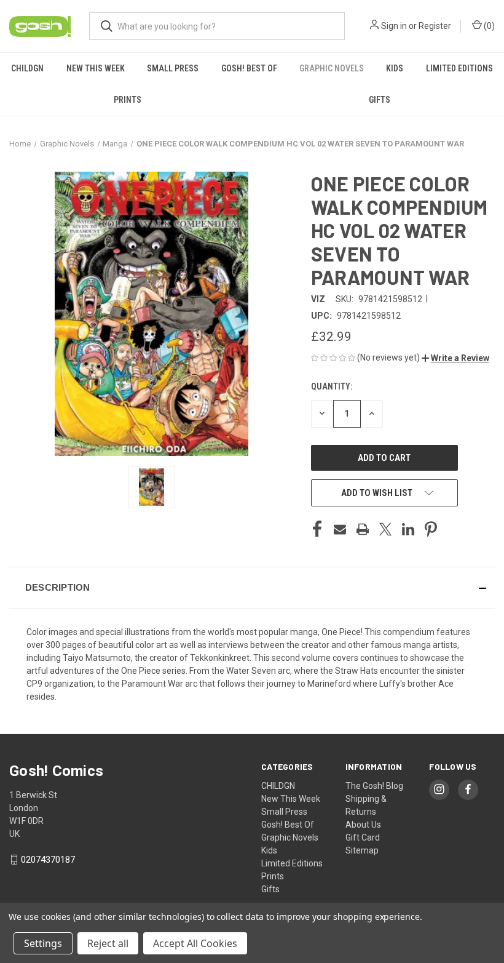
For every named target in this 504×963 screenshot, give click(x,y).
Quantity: (331, 386)
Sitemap (362, 850)
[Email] (340, 529)
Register (435, 26)
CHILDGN (27, 68)
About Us (363, 824)
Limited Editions (459, 68)
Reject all (107, 943)
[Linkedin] (408, 529)
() (488, 26)
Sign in (394, 26)
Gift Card (362, 837)
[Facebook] (317, 529)
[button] (455, 358)
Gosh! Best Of (249, 68)
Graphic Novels (331, 68)
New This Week (95, 68)
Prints (127, 100)
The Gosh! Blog (374, 786)
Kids (394, 68)
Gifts (379, 100)
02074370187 (48, 859)
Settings (43, 943)
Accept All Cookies (195, 943)
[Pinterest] (431, 529)
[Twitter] (385, 529)
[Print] (362, 529)
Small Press (173, 68)
